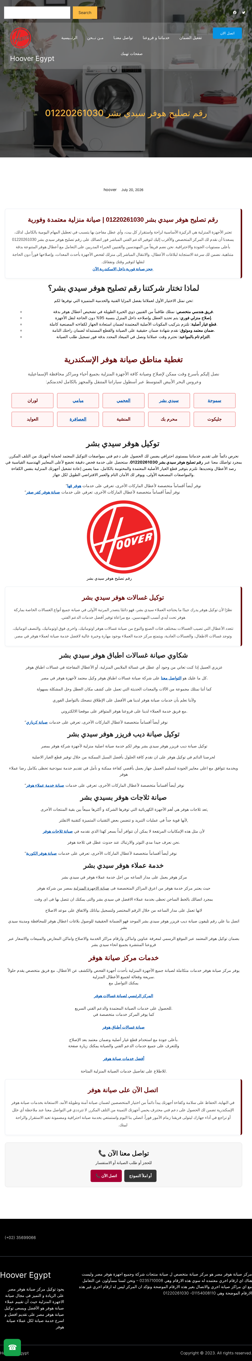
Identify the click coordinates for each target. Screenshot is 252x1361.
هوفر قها (74, 485)
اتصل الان (227, 33)
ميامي (78, 400)
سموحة (214, 400)
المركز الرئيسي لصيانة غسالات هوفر (123, 995)
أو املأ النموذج (140, 1176)
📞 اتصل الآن (106, 1176)
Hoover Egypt (32, 58)
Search (85, 12)
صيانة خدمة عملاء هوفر (45, 785)
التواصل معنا (171, 677)
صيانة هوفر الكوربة (41, 853)
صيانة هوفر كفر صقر (43, 492)
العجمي (123, 400)
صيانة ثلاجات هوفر (58, 831)
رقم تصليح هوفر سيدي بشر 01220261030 (126, 113)
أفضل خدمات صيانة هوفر (123, 1058)
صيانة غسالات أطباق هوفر (123, 1027)
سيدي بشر (169, 400)
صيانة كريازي (37, 722)
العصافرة (78, 419)
